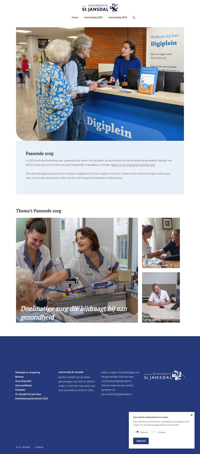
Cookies (39, 447)
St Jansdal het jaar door (28, 394)
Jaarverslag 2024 (117, 17)
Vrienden (20, 389)
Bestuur (19, 376)
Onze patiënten (23, 385)
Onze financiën (23, 381)
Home (75, 17)
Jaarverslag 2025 (93, 17)
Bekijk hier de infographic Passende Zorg (133, 164)
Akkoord (140, 440)
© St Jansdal (23, 447)
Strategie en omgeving (27, 372)
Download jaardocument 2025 (31, 398)
